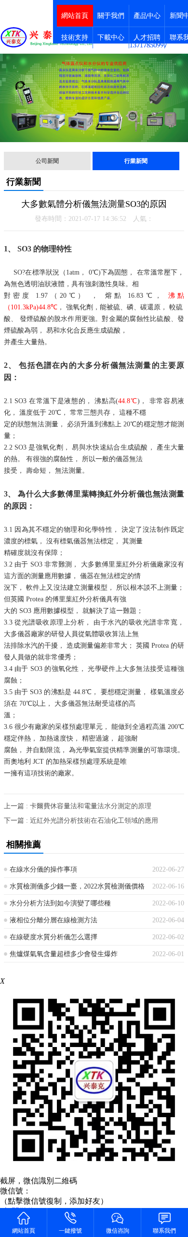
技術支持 (74, 37)
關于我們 (110, 15)
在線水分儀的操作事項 (43, 869)
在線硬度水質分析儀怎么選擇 (53, 937)
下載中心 (110, 37)
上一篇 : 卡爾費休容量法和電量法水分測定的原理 (77, 806)
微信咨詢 (117, 1230)
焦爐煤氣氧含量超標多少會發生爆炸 (64, 954)
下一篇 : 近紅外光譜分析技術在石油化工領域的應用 (81, 820)
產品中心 (147, 15)
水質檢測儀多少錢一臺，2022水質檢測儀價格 (77, 886)
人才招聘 (147, 37)
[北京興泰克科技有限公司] (47, 37)
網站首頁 (74, 15)
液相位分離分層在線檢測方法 (53, 920)
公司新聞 (47, 161)
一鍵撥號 (70, 1230)
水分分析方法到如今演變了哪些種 (60, 903)
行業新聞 (136, 161)
